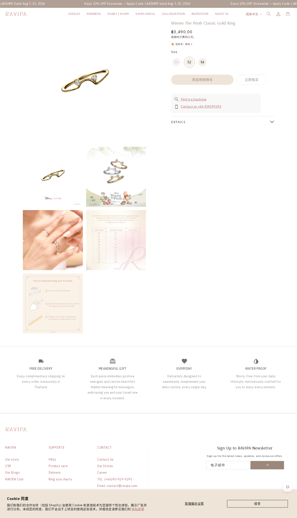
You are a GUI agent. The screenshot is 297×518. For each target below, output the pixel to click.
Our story (12, 459)
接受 (257, 504)
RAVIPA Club (14, 479)
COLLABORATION (173, 14)
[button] (269, 14)
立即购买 (252, 79)
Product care (58, 466)
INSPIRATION (200, 14)
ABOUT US (222, 14)
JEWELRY (74, 14)
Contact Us (105, 459)
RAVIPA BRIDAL (145, 14)
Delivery (55, 473)
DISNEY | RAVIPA (118, 14)
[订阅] (267, 465)
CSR (8, 466)
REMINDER (94, 14)
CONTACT (104, 447)
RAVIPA (10, 447)
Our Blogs (12, 473)
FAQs (52, 459)
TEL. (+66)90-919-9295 (114, 479)
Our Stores (105, 466)
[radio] (176, 62)
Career (102, 473)
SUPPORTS (57, 447)
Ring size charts (60, 479)
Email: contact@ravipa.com (117, 486)
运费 (190, 37)
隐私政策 (138, 509)
